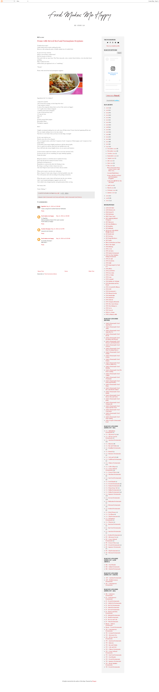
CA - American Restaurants (113, 440)
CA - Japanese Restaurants (113, 494)
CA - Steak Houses (111, 512)
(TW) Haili (108, 263)
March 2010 (110, 188)
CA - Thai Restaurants (112, 516)
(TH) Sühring (109, 246)
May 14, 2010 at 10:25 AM (63, 238)
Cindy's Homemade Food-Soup (113, 399)
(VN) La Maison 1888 (111, 314)
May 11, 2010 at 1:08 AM (62, 216)
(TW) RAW (108, 289)
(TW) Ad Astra (109, 251)
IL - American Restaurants (113, 524)
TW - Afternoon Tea (111, 635)
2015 (107, 134)
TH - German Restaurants (113, 633)
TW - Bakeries (110, 643)
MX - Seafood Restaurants (113, 569)
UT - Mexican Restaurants (113, 553)
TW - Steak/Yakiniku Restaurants (111, 664)
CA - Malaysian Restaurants (113, 501)
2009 (107, 196)
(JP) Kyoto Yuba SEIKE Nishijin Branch (112, 231)
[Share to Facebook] (66, 193)
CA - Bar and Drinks (111, 446)
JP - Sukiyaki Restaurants (113, 615)
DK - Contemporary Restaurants (111, 584)
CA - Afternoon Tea (111, 434)
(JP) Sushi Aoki (110, 234)
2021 (107, 120)
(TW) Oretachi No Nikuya (113, 287)
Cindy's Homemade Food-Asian (113, 327)
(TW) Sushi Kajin (110, 295)
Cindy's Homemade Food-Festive (113, 356)
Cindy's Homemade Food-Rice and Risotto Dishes (113, 388)
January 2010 (111, 192)
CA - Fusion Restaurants (112, 486)
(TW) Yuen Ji (109, 310)
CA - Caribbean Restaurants (113, 459)
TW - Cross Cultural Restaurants (111, 652)
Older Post (91, 271)
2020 (107, 122)
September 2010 (112, 156)
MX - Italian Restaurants (112, 567)
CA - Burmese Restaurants (113, 453)
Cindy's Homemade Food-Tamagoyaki (113, 403)
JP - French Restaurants (112, 601)
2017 (107, 129)
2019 (107, 125)
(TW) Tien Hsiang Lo (111, 306)
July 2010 (110, 161)
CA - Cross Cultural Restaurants (111, 469)
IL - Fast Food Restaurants (113, 528)
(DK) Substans (110, 214)
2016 (107, 132)
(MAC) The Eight (110, 244)
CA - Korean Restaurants (113, 498)
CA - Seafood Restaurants (113, 508)
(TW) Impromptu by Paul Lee (113, 265)
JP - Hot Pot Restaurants (113, 605)
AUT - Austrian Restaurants (113, 578)
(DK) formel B (109, 212)
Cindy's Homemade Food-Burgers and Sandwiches (113, 342)
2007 (107, 200)
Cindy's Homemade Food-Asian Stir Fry (113, 331)
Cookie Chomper (46, 229)
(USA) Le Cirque (110, 312)
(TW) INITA (109, 268)
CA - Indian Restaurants (112, 490)
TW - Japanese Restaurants (113, 661)
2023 (107, 115)
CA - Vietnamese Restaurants (110, 519)
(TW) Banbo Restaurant (112, 253)
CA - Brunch (109, 451)
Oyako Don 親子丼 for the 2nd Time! (114, 181)
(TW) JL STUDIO (110, 271)
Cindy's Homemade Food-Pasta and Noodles (53, 197)
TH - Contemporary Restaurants (111, 630)
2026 (107, 108)
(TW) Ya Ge (109, 308)
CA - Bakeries (109, 444)
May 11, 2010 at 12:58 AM (53, 206)
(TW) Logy (109, 277)
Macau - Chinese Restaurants (110, 624)
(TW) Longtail (109, 279)
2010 (107, 146)
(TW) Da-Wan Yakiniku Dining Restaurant (112, 255)
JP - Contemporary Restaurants (111, 598)
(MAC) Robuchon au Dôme (113, 242)
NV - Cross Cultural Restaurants (111, 540)
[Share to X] (64, 193)
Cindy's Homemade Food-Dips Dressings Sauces (113, 349)
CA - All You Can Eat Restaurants (111, 437)
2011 (107, 144)
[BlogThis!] (63, 193)
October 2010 (111, 153)
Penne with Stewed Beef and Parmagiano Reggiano (60, 41)
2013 (107, 139)
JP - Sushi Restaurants (112, 617)
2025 (107, 110)
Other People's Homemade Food (113, 421)
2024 (107, 112)
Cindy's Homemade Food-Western (73, 197)
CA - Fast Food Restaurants (113, 478)
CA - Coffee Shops (111, 466)
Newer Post (41, 271)
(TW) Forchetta (110, 261)
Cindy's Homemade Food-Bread (113, 334)
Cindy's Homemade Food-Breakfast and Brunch (113, 338)
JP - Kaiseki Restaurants (112, 607)
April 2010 (110, 185)
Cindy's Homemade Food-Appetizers (113, 324)
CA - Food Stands (110, 481)
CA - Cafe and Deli (111, 457)
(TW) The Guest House (112, 304)
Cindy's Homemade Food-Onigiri (113, 374)
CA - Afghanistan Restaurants (110, 431)
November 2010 (112, 151)
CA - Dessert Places (111, 472)
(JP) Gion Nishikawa (111, 224)
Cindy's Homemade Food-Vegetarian (113, 410)
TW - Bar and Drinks (111, 645)
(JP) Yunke (109, 240)
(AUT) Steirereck (110, 210)
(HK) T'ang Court (110, 216)
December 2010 (112, 148)
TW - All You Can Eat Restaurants (111, 637)
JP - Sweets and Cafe (111, 619)
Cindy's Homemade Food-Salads (113, 392)
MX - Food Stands (111, 565)
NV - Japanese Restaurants (113, 547)
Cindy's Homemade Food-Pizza (113, 385)
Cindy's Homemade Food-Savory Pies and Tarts (113, 396)
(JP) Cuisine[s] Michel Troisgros (112, 219)
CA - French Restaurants (113, 483)
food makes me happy (47, 216)
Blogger (94, 681)
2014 (107, 137)
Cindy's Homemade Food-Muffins (113, 367)
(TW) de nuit (109, 259)
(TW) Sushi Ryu (110, 297)
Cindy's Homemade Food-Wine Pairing (113, 417)
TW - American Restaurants (113, 641)
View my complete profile (112, 46)
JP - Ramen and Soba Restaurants (111, 612)
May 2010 (110, 165)
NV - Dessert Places (111, 543)
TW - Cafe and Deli (111, 647)
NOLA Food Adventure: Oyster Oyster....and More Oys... (113, 169)
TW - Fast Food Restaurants (113, 655)
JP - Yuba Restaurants (112, 621)
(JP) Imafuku (109, 226)
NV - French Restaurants (113, 545)
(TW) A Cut (109, 249)
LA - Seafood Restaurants (113, 535)
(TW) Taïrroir (109, 299)
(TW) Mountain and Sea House (112, 284)
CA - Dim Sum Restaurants (113, 474)
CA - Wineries (109, 522)
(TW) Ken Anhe (110, 273)
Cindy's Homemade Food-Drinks (113, 352)
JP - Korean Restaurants (112, 609)
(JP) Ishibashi (109, 228)
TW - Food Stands (111, 657)
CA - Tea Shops (110, 514)
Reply (42, 211)
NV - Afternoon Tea (111, 537)
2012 (107, 141)
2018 (107, 127)
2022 (107, 117)
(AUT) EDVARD (110, 208)
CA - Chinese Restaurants (113, 463)
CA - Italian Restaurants (112, 492)
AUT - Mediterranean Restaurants (112, 580)
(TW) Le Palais (110, 275)
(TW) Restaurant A (111, 291)
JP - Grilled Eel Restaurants (113, 603)
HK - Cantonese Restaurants (110, 594)
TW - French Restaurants (113, 659)
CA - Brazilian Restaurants (113, 448)
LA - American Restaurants (113, 531)
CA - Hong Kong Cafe (112, 488)
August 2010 (111, 158)
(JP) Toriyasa (109, 236)
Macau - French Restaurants (114, 627)
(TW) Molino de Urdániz (112, 281)
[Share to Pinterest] (67, 193)
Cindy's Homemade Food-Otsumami (113, 378)
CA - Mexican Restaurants (113, 505)
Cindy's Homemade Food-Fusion (113, 360)
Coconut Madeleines (113, 173)
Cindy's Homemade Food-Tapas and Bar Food (113, 406)
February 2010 (111, 190)
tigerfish (43, 206)
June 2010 (110, 163)
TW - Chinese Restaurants (113, 649)
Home (66, 271)
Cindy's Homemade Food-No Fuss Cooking (114, 370)
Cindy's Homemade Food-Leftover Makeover (113, 363)
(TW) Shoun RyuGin (111, 293)
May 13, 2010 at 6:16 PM (57, 229)
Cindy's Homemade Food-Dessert (113, 345)
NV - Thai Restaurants (112, 550)
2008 (107, 198)
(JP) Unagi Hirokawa (111, 238)
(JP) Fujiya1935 (110, 222)
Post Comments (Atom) (50, 274)
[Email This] (61, 193)
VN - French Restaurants (113, 667)
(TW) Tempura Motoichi (112, 302)
